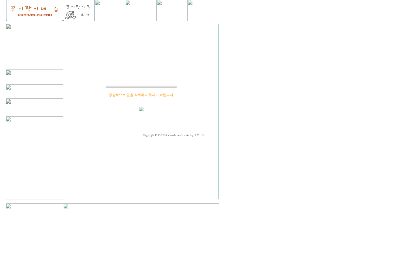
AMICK (199, 135)
